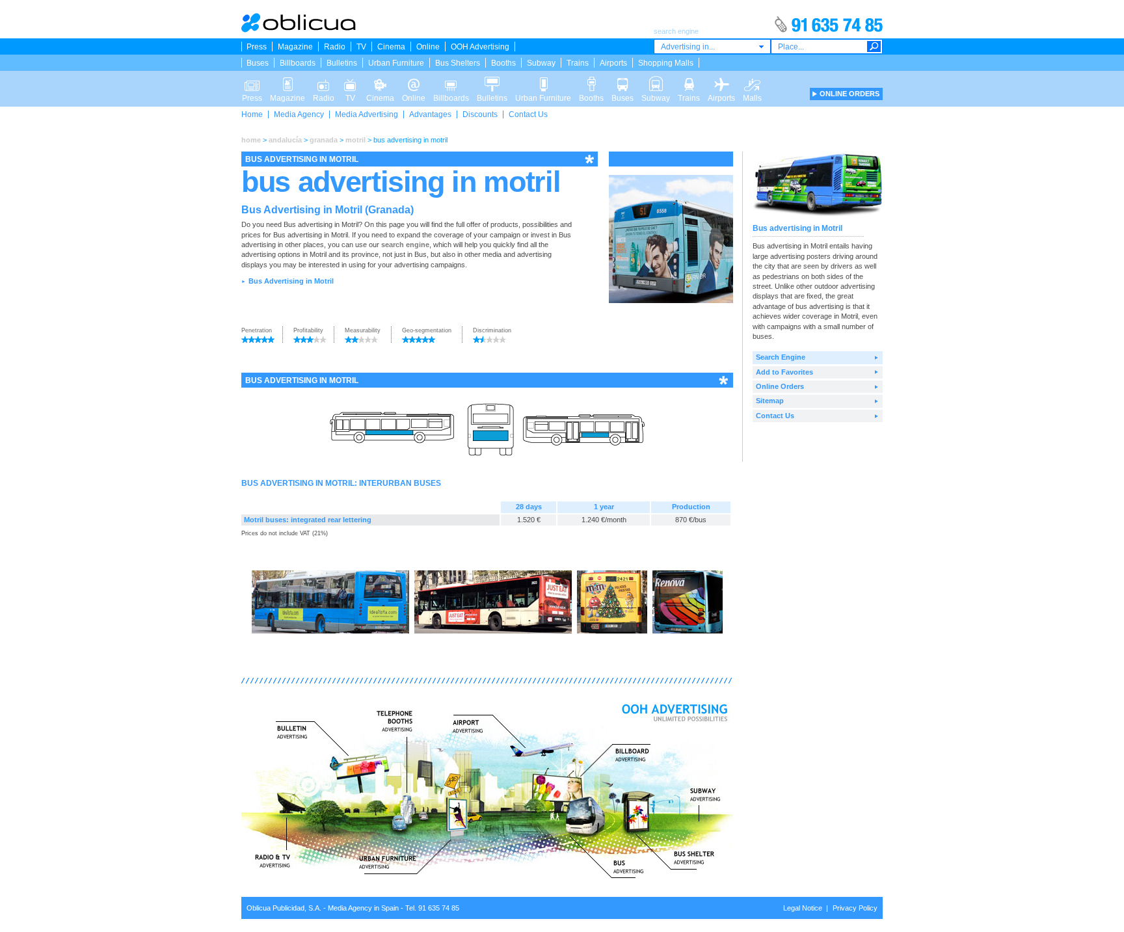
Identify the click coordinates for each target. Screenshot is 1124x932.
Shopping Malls (665, 63)
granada (324, 140)
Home (252, 114)
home (251, 140)
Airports (613, 63)
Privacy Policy (855, 908)
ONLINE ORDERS (849, 94)
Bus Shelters (457, 63)
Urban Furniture (396, 63)
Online (428, 46)
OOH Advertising (480, 46)
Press (257, 46)
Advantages (430, 114)
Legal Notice (802, 908)
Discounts (480, 114)
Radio (334, 46)
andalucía (285, 140)
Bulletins (342, 63)
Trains (578, 63)
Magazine (295, 46)
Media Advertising (366, 114)
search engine (405, 244)
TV (361, 46)
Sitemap (770, 401)
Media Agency (299, 114)
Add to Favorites (784, 372)
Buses (258, 63)
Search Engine (780, 357)
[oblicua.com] (299, 30)
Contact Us (528, 114)
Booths (503, 63)
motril (355, 140)
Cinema (391, 46)
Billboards (297, 63)
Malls (752, 80)
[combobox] (712, 46)
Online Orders (780, 386)
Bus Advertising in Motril (291, 281)
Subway (541, 63)
